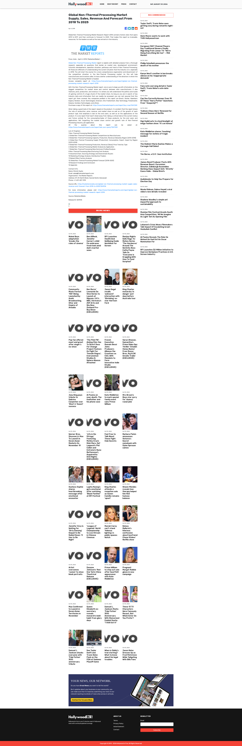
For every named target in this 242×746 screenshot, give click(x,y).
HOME (102, 4)
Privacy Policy (118, 723)
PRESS (123, 4)
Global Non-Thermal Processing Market (83, 63)
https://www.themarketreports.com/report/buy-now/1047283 (115, 105)
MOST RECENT (112, 4)
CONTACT (133, 4)
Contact (116, 729)
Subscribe (156, 730)
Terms (115, 720)
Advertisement (118, 726)
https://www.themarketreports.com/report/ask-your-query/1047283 (93, 127)
